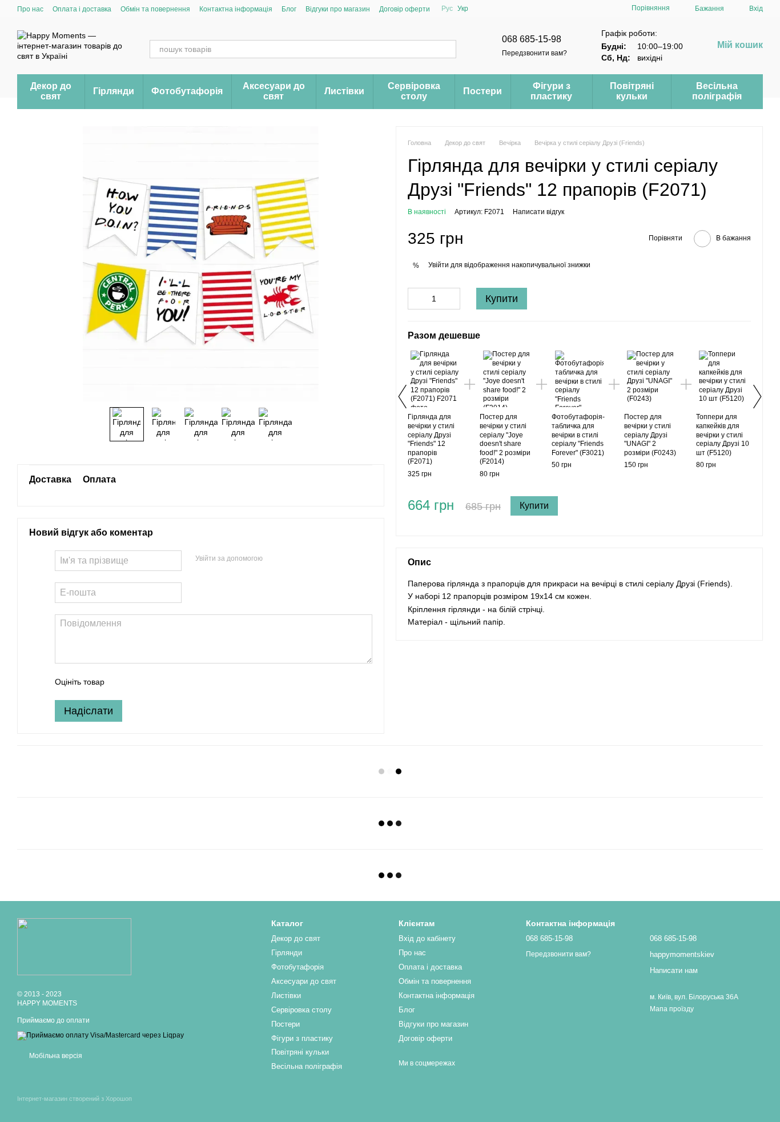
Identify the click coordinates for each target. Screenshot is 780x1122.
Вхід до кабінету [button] (427, 938)
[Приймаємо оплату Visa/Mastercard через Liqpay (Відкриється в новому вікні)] (100, 1035)
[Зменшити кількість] (416, 298)
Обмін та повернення (155, 9)
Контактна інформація (235, 9)
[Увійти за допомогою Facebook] (275, 559)
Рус (447, 8)
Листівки (344, 91)
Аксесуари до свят (274, 91)
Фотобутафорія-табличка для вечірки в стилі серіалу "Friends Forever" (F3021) (578, 434)
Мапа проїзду (672, 1009)
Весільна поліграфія (717, 91)
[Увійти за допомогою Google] (293, 559)
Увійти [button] (438, 265)
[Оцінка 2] (141, 682)
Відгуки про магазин (337, 9)
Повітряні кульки (632, 91)
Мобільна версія (54, 1056)
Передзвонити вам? (534, 53)
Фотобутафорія (187, 91)
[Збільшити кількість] (452, 298)
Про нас (30, 9)
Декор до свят (50, 91)
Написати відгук (538, 212)
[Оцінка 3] (160, 682)
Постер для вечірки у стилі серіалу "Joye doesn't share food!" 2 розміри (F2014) (505, 439)
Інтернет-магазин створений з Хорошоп (74, 1098)
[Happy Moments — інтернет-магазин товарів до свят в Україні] (74, 946)
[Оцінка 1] (123, 682)
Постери (482, 91)
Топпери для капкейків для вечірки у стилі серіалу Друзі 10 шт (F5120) (722, 434)
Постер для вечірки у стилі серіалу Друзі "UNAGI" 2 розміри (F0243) (650, 434)
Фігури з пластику (551, 91)
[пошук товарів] (447, 49)
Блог (289, 9)
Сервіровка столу (414, 91)
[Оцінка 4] (178, 682)
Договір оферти (404, 9)
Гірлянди (113, 91)
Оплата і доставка (82, 9)
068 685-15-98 (531, 39)
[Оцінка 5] (196, 682)
